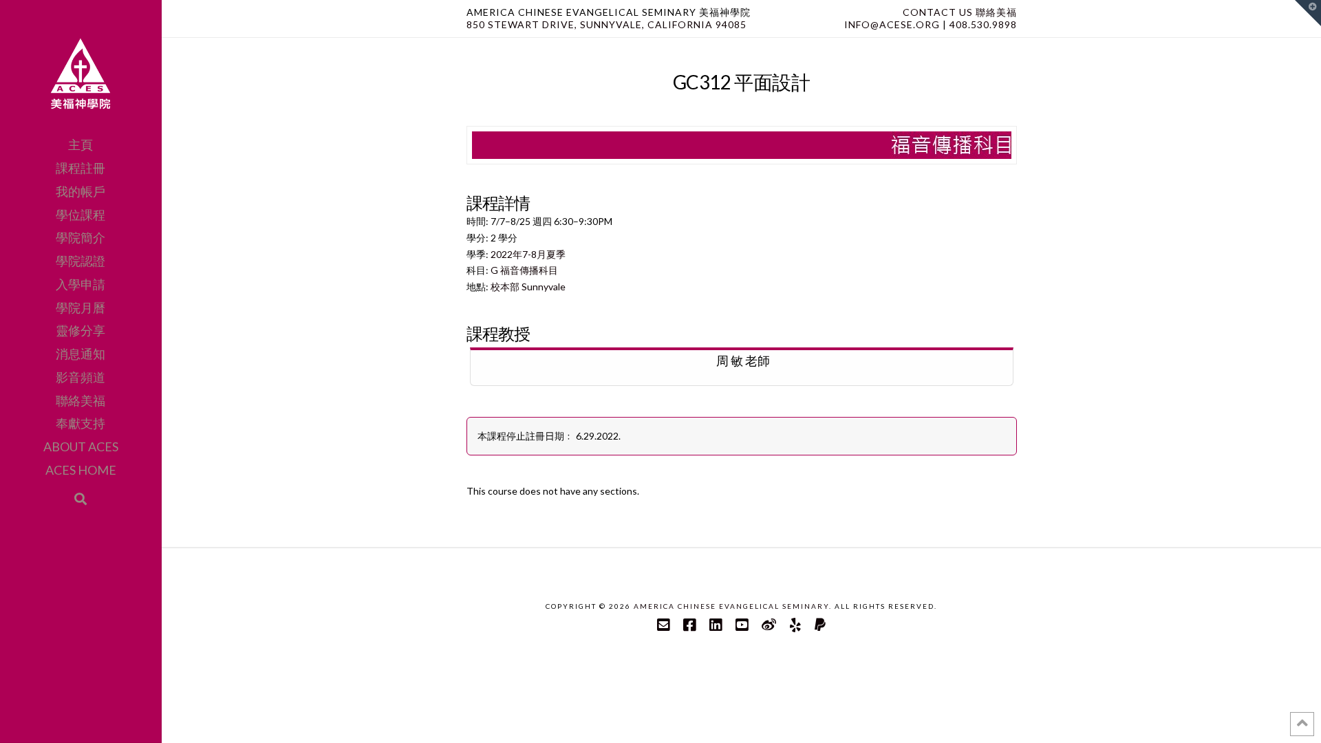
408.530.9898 (983, 24)
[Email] (663, 625)
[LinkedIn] (715, 625)
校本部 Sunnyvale (528, 286)
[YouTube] (741, 625)
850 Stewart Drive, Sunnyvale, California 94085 (606, 24)
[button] (1308, 13)
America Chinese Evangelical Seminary (731, 606)
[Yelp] (795, 625)
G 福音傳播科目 (524, 270)
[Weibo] (769, 625)
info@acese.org (892, 24)
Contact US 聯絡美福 (960, 12)
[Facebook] (689, 625)
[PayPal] (820, 625)
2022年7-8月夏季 (528, 254)
